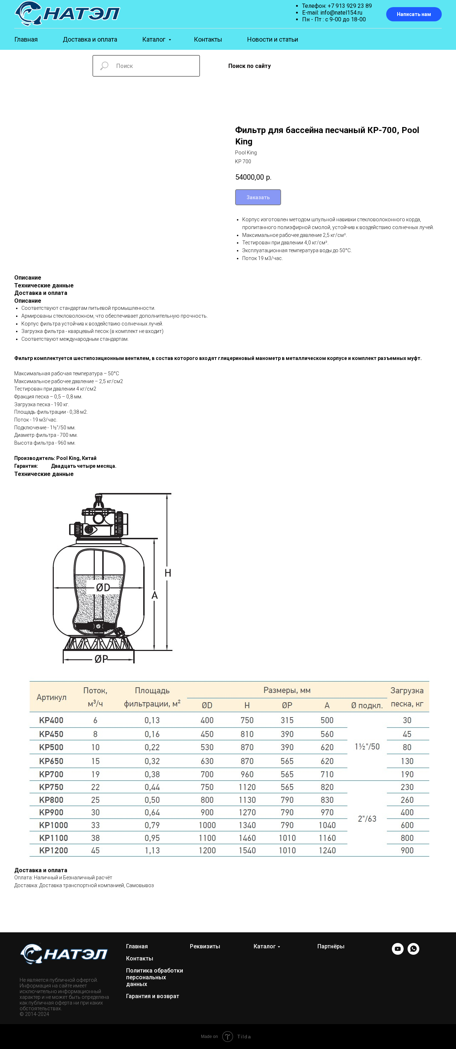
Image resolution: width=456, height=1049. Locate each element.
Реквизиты (205, 946)
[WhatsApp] (413, 953)
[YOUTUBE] (398, 953)
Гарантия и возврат (152, 996)
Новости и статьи (272, 39)
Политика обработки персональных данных (154, 977)
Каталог (154, 39)
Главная (26, 39)
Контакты (208, 39)
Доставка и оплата (90, 39)
